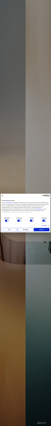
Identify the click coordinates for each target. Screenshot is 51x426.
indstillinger (39, 209)
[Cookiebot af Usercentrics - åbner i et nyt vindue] (43, 196)
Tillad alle (41, 229)
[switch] (19, 221)
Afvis (9, 229)
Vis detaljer (44, 225)
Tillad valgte (25, 229)
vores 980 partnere (8, 202)
